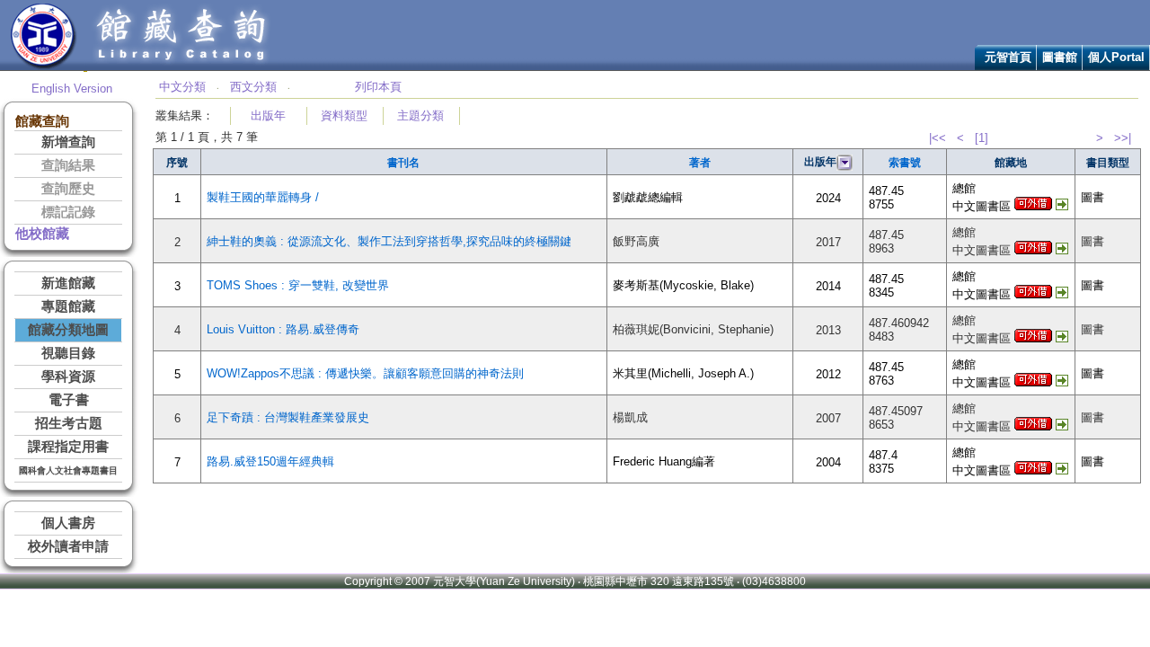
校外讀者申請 (68, 546)
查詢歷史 (68, 189)
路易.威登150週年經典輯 (270, 461)
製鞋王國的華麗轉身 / (263, 197)
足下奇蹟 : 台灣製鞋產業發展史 (288, 417)
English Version (71, 88)
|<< (937, 138)
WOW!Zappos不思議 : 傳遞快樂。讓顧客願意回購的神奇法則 (365, 373)
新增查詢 (68, 142)
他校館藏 (42, 233)
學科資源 (68, 376)
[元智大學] (43, 66)
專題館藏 (68, 306)
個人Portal (1116, 57)
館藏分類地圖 (68, 330)
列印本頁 (378, 86)
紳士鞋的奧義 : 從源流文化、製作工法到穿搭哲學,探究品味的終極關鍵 (389, 241)
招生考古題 (68, 423)
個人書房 (68, 523)
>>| (1122, 138)
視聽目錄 (68, 353)
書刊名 (403, 162)
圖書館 (1059, 57)
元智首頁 (1008, 57)
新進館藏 (68, 283)
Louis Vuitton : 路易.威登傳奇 (283, 329)
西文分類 (253, 86)
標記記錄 (68, 212)
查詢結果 (68, 165)
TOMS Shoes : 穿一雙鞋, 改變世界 (298, 285)
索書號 (905, 162)
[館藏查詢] (182, 66)
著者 (700, 162)
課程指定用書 (68, 446)
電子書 (69, 400)
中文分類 (182, 86)
